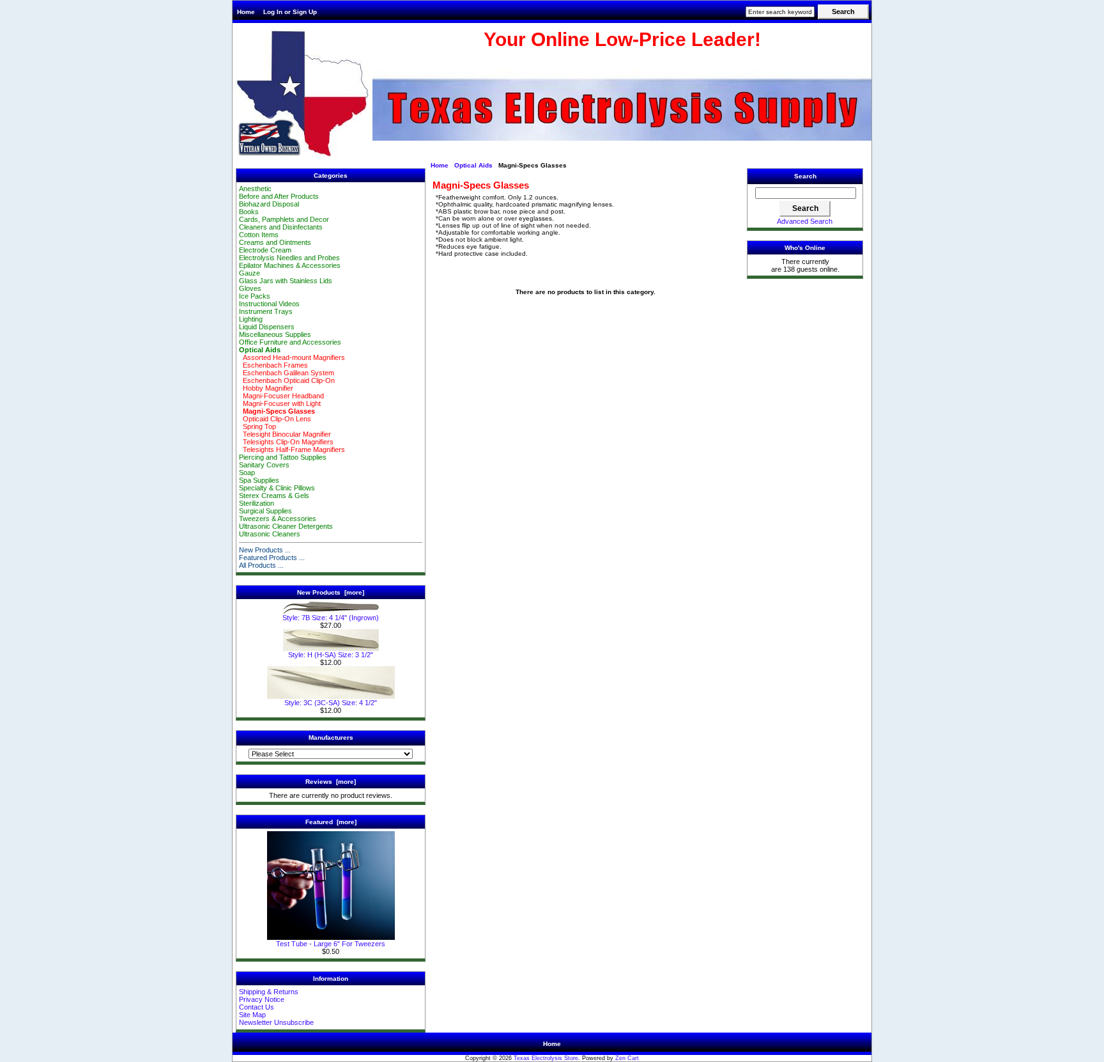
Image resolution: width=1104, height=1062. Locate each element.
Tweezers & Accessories (277, 518)
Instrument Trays (266, 311)
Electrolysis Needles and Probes (289, 258)
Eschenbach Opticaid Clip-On (287, 380)
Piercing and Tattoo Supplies (282, 457)
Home (246, 11)
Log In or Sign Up (290, 11)
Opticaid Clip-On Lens (275, 419)
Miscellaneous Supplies (275, 334)
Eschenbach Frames (273, 365)
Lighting (251, 319)
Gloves (250, 288)
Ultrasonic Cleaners (269, 534)
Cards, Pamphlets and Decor (284, 219)
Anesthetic (255, 188)
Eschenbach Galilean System (286, 373)
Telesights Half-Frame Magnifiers (292, 449)
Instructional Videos (269, 304)
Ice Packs (254, 296)
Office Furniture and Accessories (290, 342)
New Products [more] (330, 592)
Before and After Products (279, 196)
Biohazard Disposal (269, 204)
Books (249, 211)
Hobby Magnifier (266, 388)
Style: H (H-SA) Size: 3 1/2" (330, 655)
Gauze (249, 273)
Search (805, 176)
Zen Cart (627, 1058)
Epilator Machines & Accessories (290, 265)
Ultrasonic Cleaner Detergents (286, 526)
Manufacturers (331, 737)
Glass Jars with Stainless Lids (285, 281)
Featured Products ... (272, 557)
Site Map (252, 1015)
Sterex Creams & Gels (274, 495)
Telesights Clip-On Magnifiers (286, 442)
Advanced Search (804, 221)
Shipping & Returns (268, 992)
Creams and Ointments (275, 242)
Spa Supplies (259, 480)
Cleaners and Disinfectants (281, 227)
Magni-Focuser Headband (281, 396)
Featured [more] (330, 821)
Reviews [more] (330, 781)
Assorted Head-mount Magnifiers (292, 357)
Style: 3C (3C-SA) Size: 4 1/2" (330, 703)
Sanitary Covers (264, 465)
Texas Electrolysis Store (546, 1058)
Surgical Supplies (265, 511)
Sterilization (256, 503)
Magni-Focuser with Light (280, 403)
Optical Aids (473, 165)
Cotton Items (259, 234)
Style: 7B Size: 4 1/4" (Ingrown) (330, 617)
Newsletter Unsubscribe (276, 1022)
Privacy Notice (261, 999)
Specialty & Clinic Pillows (277, 488)
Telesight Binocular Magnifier (285, 434)
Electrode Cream (265, 250)
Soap (247, 472)
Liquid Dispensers (267, 327)
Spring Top (257, 426)
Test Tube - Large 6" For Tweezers (330, 944)
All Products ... (261, 565)
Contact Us (256, 1007)
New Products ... (265, 550)
